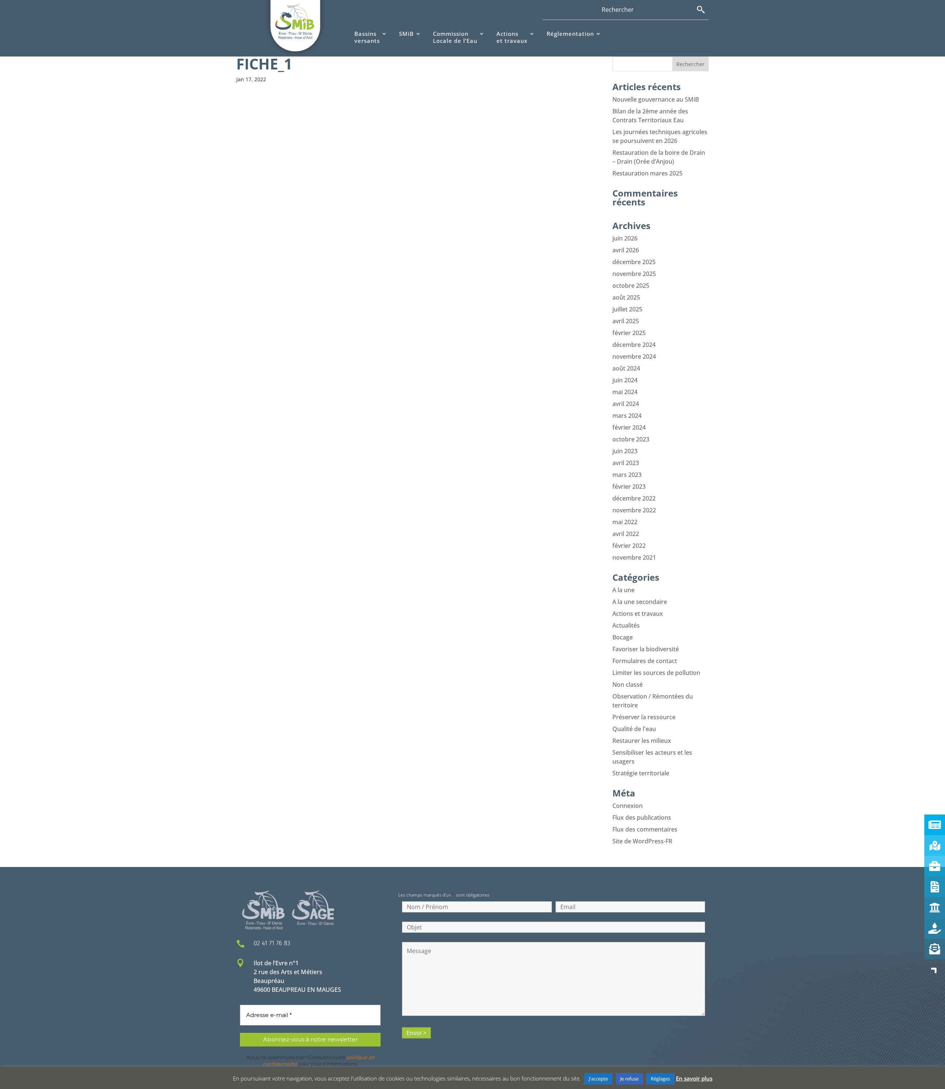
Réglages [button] (660, 1078)
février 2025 (629, 333)
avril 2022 (625, 534)
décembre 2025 (634, 262)
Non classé (627, 684)
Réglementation (570, 33)
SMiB (406, 33)
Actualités (626, 625)
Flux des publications (641, 817)
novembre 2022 (634, 510)
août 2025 (626, 297)
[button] (934, 969)
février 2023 (629, 486)
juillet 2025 (627, 309)
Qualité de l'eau (634, 729)
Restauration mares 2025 (647, 173)
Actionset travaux (512, 37)
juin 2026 (625, 238)
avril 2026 (625, 250)
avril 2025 (625, 321)
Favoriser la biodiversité (645, 649)
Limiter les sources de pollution (656, 673)
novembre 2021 (634, 557)
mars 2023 (627, 475)
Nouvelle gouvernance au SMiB (655, 99)
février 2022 (629, 546)
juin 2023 (625, 451)
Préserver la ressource (644, 717)
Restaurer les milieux (641, 741)
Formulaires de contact (644, 661)
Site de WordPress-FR (642, 841)
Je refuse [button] (629, 1078)
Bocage (622, 637)
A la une (623, 590)
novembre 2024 (634, 356)
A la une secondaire (639, 602)
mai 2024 (625, 392)
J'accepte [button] (598, 1078)
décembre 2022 (634, 498)
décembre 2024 (634, 345)
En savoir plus (694, 1078)
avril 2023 (625, 463)
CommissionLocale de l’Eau (455, 37)
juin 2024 (625, 380)
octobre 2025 (630, 285)
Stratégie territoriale (640, 773)
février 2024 (629, 427)
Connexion (627, 806)
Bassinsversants (367, 37)
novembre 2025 (634, 274)
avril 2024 (625, 404)
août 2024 (626, 368)
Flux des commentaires (644, 829)
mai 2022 (625, 522)
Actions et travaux (637, 614)
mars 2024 (627, 416)
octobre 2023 (630, 439)
